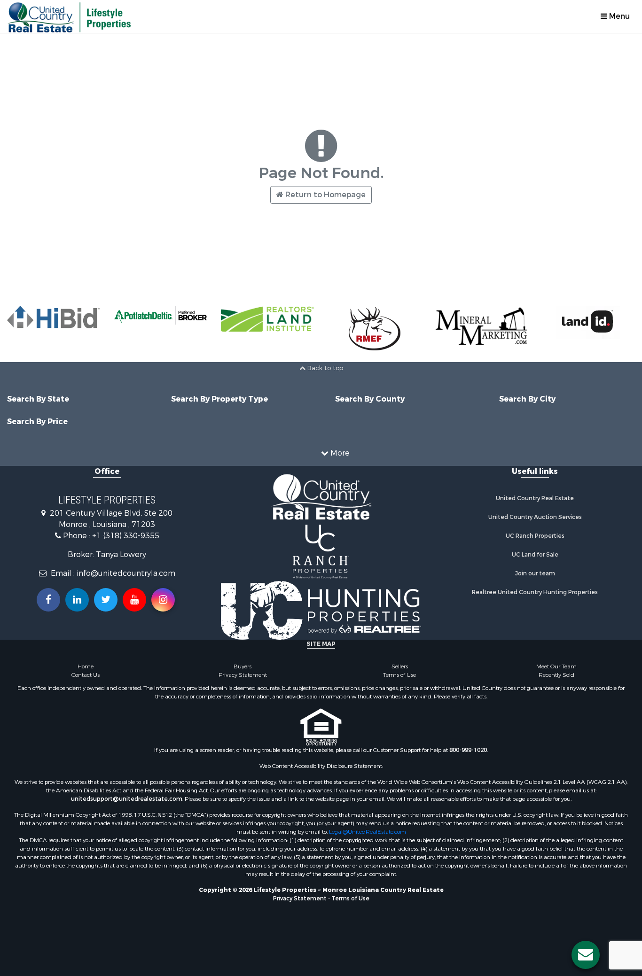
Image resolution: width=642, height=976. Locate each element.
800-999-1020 (468, 750)
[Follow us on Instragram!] (163, 600)
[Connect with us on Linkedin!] (77, 600)
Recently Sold (556, 675)
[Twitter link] (105, 600)
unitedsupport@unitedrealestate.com (126, 799)
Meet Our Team (556, 666)
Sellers (399, 666)
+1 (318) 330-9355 (125, 536)
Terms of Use (399, 675)
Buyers (242, 666)
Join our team (535, 573)
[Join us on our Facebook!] (48, 600)
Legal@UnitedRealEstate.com (367, 832)
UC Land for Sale (535, 554)
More (339, 453)
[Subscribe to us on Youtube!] (134, 600)
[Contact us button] (586, 955)
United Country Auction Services (535, 517)
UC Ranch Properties (535, 536)
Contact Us (85, 675)
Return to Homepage (324, 195)
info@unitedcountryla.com (126, 573)
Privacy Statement (243, 675)
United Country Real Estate (535, 498)
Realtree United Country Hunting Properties (535, 592)
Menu (618, 16)
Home (86, 666)
